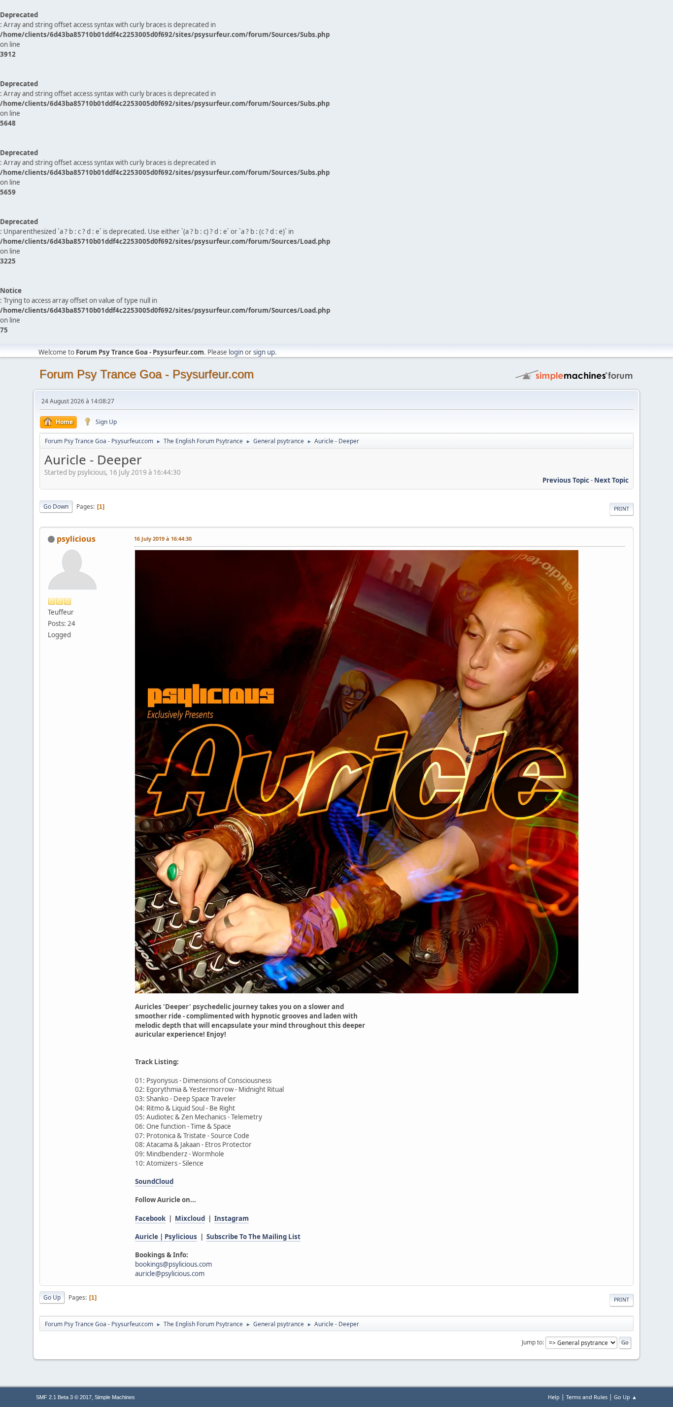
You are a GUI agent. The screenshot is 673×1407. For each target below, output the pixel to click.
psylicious (76, 538)
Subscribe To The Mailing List (253, 1236)
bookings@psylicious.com (173, 1264)
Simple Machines (115, 1397)
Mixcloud (190, 1218)
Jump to (532, 1342)
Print (621, 508)
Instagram (231, 1218)
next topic (611, 480)
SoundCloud (154, 1181)
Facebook (150, 1218)
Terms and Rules (586, 1397)
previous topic (565, 480)
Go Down (55, 506)
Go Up (52, 1297)
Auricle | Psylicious (166, 1236)
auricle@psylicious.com (169, 1273)
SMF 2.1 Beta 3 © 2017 (64, 1397)
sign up (264, 352)
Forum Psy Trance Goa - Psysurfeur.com (146, 374)
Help (554, 1397)
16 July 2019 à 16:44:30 (163, 538)
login (236, 352)
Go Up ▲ (625, 1397)
